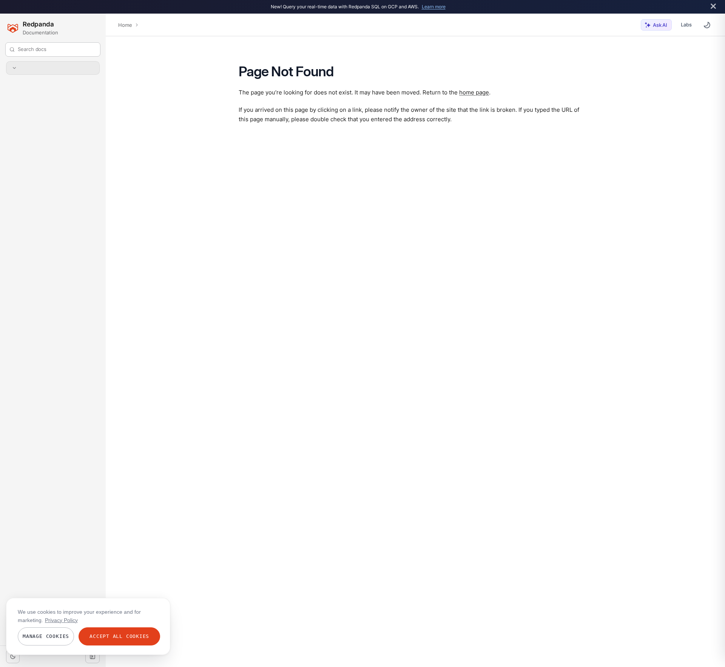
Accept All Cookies (119, 636)
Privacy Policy (61, 620)
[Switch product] (53, 68)
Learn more (434, 6)
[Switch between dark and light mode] (707, 25)
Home (125, 25)
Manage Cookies (46, 636)
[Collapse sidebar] (92, 656)
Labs (686, 25)
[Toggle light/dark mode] (13, 656)
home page (474, 92)
